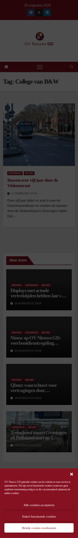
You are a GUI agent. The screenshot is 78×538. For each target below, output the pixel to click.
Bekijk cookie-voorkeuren (39, 528)
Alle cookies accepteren (39, 505)
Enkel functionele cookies (39, 516)
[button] (71, 474)
